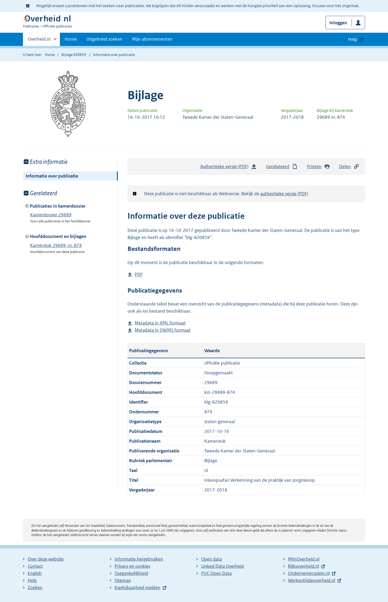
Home (71, 39)
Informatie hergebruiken (139, 559)
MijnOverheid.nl (303, 559)
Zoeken (35, 587)
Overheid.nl (39, 41)
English (35, 573)
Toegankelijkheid (131, 573)
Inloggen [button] (338, 23)
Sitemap (123, 580)
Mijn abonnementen (152, 39)
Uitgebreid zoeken (104, 39)
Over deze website (46, 559)
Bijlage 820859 (73, 54)
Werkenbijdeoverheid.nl (311, 580)
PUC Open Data (216, 573)
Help (32, 580)
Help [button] (352, 39)
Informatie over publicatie (52, 176)
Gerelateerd (277, 166)
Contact (35, 566)
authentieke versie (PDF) (284, 194)
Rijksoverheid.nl (303, 566)
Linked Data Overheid (222, 566)
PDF (139, 274)
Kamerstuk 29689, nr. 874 (56, 245)
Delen (345, 166)
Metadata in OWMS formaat (163, 330)
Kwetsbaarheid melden (137, 587)
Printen (314, 166)
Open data (211, 559)
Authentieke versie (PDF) (225, 168)
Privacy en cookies (132, 566)
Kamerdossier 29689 (51, 215)
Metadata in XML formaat (160, 323)
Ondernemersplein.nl (309, 573)
